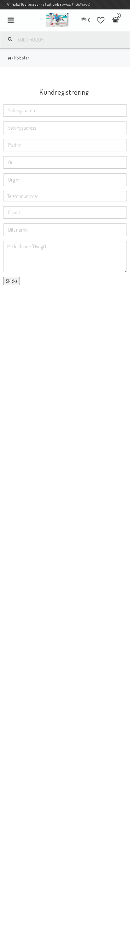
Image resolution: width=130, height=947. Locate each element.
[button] (101, 20)
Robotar (22, 57)
